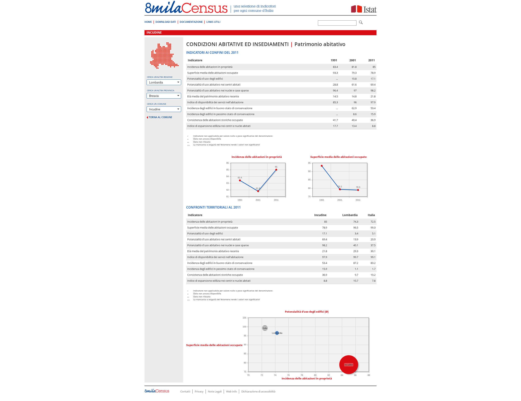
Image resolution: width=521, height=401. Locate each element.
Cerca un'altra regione (160, 77)
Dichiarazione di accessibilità (258, 391)
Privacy (199, 391)
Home (148, 22)
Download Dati (165, 22)
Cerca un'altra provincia (160, 90)
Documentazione (191, 22)
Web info (231, 391)
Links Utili (213, 22)
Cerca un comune (156, 103)
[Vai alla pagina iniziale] (210, 11)
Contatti (185, 391)
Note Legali (215, 391)
